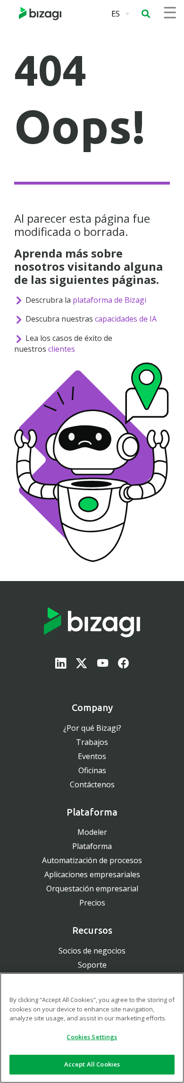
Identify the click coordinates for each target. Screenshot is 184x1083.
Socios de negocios (92, 951)
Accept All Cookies (92, 1064)
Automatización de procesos (92, 860)
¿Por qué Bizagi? (92, 728)
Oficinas (92, 770)
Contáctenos (92, 784)
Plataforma (92, 846)
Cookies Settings (92, 1037)
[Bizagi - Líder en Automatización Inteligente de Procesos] (40, 13)
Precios (92, 902)
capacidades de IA (126, 319)
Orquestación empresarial (92, 888)
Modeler (92, 832)
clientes (61, 349)
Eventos (92, 756)
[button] (146, 13)
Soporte (92, 965)
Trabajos (92, 742)
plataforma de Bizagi (109, 300)
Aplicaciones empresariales (92, 874)
